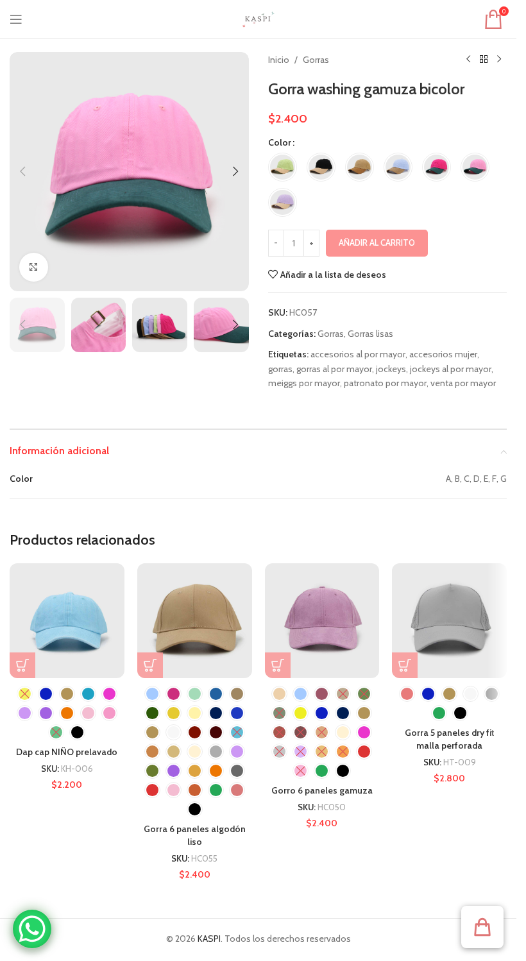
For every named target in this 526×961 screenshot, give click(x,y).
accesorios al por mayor (357, 354)
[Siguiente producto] (499, 59)
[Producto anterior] (468, 59)
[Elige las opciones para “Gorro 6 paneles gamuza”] (278, 665)
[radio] (282, 167)
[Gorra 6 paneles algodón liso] (194, 620)
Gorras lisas (370, 333)
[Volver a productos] (483, 59)
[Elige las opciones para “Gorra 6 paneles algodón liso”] (150, 665)
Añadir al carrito (377, 242)
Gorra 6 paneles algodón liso (195, 835)
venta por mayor (463, 383)
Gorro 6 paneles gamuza (322, 790)
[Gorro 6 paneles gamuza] (322, 620)
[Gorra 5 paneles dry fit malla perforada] (449, 620)
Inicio (278, 59)
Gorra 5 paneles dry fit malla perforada (450, 739)
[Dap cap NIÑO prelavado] (67, 620)
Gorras (316, 59)
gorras (280, 369)
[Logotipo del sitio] (258, 18)
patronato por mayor (385, 383)
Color (279, 142)
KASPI (209, 938)
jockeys (391, 369)
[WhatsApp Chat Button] (32, 929)
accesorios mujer (443, 354)
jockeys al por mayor (450, 369)
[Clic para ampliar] (33, 267)
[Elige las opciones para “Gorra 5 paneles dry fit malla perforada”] (405, 665)
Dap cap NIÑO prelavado (66, 752)
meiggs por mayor (304, 383)
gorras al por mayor (334, 369)
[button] (22, 171)
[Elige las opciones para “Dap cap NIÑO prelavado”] (22, 665)
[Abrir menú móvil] (16, 19)
